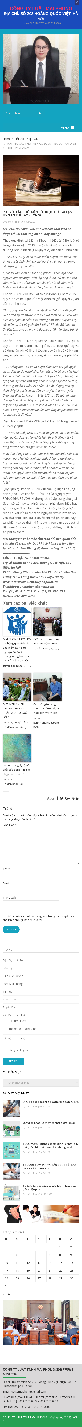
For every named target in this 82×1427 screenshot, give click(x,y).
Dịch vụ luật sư (13, 960)
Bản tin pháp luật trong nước (46, 724)
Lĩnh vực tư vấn (13, 976)
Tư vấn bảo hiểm (12, 665)
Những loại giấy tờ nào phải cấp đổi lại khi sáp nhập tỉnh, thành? (17, 770)
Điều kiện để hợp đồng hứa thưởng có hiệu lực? (51, 1102)
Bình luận (10, 825)
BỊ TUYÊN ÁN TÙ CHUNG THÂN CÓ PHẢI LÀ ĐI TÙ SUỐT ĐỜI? (16, 710)
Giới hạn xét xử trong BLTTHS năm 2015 (46, 641)
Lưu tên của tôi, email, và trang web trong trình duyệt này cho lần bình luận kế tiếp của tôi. (38, 918)
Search (14, 1061)
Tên (6, 869)
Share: (50, 798)
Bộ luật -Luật (17, 1021)
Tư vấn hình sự (42, 648)
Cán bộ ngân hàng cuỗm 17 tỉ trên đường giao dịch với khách (47, 708)
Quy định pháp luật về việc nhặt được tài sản (49, 1123)
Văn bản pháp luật (15, 1015)
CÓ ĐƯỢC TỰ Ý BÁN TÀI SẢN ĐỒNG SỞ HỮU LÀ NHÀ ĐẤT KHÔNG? (49, 1166)
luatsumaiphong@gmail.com (28, 1391)
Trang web (9, 897)
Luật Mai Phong (13, 984)
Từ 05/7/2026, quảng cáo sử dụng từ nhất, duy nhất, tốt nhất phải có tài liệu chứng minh (50, 1145)
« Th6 (6, 1294)
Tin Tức (7, 991)
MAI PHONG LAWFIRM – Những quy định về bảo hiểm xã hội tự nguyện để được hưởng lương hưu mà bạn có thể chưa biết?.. (17, 649)
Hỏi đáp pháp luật (13, 727)
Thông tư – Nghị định (22, 1028)
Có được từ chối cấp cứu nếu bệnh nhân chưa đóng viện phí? (49, 1187)
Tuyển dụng (10, 1007)
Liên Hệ (7, 968)
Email (7, 883)
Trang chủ (9, 999)
